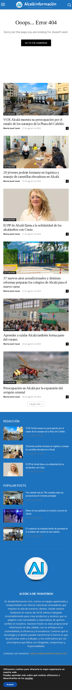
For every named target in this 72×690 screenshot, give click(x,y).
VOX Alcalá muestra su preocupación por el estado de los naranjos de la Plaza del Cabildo (33, 122)
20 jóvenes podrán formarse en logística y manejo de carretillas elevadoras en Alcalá (31, 174)
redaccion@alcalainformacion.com (48, 653)
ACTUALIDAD (9, 114)
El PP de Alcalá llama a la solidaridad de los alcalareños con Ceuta (32, 227)
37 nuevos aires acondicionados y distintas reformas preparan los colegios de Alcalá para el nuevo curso (35, 282)
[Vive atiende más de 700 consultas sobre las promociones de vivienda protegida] (13, 498)
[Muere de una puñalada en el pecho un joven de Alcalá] (13, 516)
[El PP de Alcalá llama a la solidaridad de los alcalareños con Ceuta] (36, 205)
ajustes (29, 678)
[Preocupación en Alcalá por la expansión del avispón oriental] (36, 367)
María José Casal (11, 128)
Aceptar (10, 684)
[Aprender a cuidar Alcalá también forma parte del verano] (36, 315)
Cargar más (34, 404)
